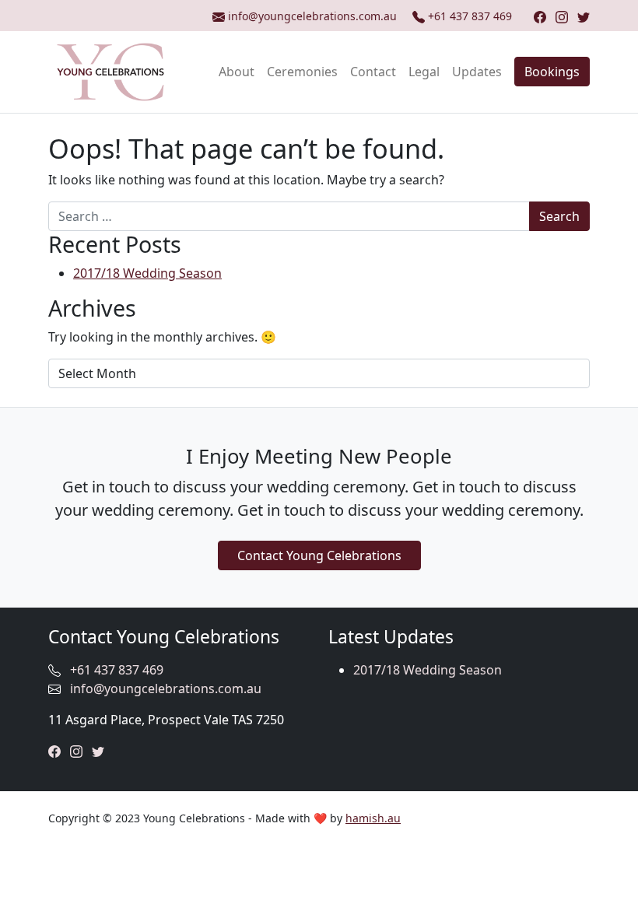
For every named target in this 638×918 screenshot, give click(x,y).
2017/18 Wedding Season (147, 273)
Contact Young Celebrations (319, 555)
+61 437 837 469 (470, 16)
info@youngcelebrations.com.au (165, 688)
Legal (424, 71)
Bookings (552, 71)
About (236, 71)
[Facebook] (540, 16)
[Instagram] (562, 16)
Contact (373, 71)
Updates (477, 71)
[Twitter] (583, 16)
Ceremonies (302, 71)
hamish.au (373, 818)
